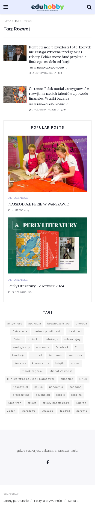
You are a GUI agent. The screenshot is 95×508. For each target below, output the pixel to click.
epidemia (42, 347)
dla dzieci (75, 331)
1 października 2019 (43, 109)
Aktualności (18, 198)
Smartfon (14, 402)
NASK (83, 378)
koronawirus (40, 363)
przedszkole (21, 394)
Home (7, 21)
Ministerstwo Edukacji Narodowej (30, 378)
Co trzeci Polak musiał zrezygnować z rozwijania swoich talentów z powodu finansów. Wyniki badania (59, 93)
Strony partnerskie (16, 500)
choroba (81, 323)
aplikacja (34, 323)
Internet (36, 355)
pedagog (75, 387)
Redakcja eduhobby (51, 67)
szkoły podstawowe (56, 402)
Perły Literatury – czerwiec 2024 (36, 286)
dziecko (34, 339)
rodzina (76, 394)
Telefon (81, 402)
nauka (38, 387)
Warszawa (28, 410)
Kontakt (73, 500)
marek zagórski (32, 371)
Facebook (62, 347)
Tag (17, 21)
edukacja (52, 339)
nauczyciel (20, 387)
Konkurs (20, 363)
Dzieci (18, 339)
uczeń (11, 410)
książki (60, 363)
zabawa (64, 410)
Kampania (55, 355)
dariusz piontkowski (48, 331)
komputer (75, 355)
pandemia (56, 387)
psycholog (43, 394)
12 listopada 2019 (42, 73)
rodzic (60, 394)
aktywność (14, 323)
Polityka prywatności (48, 500)
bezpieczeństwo (58, 323)
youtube (47, 410)
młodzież (66, 378)
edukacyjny (73, 339)
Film (78, 347)
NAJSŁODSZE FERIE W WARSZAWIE (38, 204)
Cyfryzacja (20, 331)
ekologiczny (21, 347)
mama (75, 363)
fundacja (18, 355)
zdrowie (81, 410)
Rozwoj (27, 21)
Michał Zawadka (61, 371)
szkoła (32, 402)
